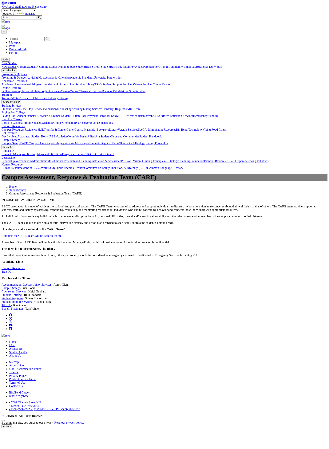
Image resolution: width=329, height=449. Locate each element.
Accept (7, 426)
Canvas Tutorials (113, 91)
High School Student (97, 66)
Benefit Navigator (12, 308)
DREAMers (125, 115)
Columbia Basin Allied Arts (83, 136)
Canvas (65, 91)
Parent (147, 66)
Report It (51, 143)
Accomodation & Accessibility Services (61, 84)
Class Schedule (44, 122)
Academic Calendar (57, 77)
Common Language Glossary (165, 167)
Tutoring (7, 94)
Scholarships (140, 115)
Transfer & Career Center (59, 129)
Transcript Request (113, 109)
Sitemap (14, 362)
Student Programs (12, 298)
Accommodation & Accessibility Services (26, 284)
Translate (29, 13)
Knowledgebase (19, 396)
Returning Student (47, 66)
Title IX (124, 143)
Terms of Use (17, 382)
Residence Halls (34, 129)
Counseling (65, 109)
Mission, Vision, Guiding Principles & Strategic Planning (156, 161)
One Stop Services (134, 91)
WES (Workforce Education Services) (171, 115)
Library (89, 84)
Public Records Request (69, 167)
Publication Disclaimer (22, 379)
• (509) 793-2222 (20, 409)
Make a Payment (51, 115)
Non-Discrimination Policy (25, 368)
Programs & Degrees (14, 74)
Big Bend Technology (189, 129)
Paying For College (13, 112)
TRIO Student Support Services (113, 84)
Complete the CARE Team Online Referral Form (31, 235)
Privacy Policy (18, 375)
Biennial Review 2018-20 (219, 161)
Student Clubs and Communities (119, 136)
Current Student (26, 66)
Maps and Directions (49, 154)
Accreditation (23, 161)
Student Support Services (17, 301)
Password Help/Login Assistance (41, 91)
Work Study (111, 115)
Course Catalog (162, 84)
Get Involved (9, 133)
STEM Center (38, 98)
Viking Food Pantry (214, 129)
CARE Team (133, 109)
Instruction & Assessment (106, 161)
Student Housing (12, 294)
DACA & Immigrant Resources (157, 129)
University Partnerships (108, 77)
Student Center (11, 101)
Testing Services (92, 109)
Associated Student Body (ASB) (37, 136)
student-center (17, 190)
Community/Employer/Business (187, 66)
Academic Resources (14, 81)
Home (13, 186)
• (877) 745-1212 (41, 409)
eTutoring (52, 98)
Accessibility (17, 365)
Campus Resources (13, 126)
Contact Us (8, 150)
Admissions (51, 109)
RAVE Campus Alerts (33, 143)
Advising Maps (36, 77)
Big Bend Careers (20, 392)
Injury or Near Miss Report (73, 143)
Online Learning (11, 87)
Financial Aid (33, 115)
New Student (9, 63)
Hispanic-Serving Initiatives (251, 161)
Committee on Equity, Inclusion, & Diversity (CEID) (116, 167)
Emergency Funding (206, 115)
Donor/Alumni (159, 66)
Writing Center (21, 98)
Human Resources (13, 164)
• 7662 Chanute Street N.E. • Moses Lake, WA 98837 (25, 404)
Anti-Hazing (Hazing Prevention (148, 143)
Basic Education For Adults (126, 66)
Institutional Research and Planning (70, 161)
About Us (8, 147)
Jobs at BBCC (32, 167)
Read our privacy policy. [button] (69, 422)
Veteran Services (143, 84)
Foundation (197, 161)
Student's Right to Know (104, 143)
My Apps (7, 6)
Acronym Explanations (99, 122)
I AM (5, 59)
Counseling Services (14, 291)
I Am (12, 345)
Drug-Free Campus (73, 154)
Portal (16, 6)
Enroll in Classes (12, 119)
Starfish (80, 122)
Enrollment (28, 122)
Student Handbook (150, 136)
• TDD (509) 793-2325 (66, 409)
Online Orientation (64, 122)
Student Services (12, 105)
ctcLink (42, 6)
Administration (40, 161)
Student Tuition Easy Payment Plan (82, 115)
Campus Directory (26, 154)
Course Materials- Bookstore (91, 129)
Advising (32, 84)
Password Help (29, 6)
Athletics (62, 136)
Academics (9, 70)
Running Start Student (71, 66)
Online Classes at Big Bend (86, 91)
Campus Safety (11, 139)
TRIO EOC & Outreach (99, 154)
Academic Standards (81, 77)
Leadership (8, 157)
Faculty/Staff (214, 66)
